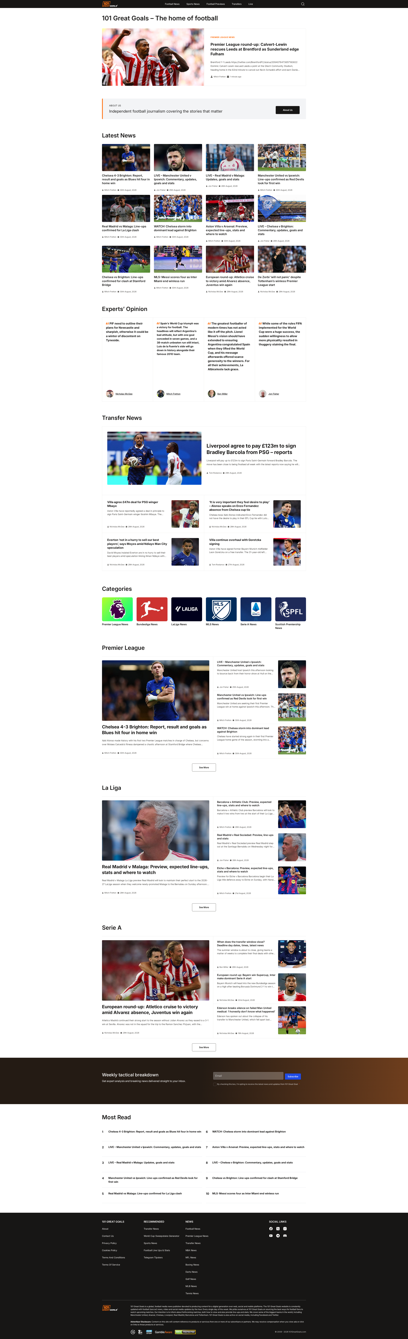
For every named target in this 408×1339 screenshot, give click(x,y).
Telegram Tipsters (153, 1257)
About (105, 1228)
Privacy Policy (109, 1243)
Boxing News (192, 1264)
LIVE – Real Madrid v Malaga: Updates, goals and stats (141, 1162)
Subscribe (293, 1076)
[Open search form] (303, 4)
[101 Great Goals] (112, 1320)
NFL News (191, 1257)
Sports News (193, 4)
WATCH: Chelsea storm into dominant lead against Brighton (249, 1131)
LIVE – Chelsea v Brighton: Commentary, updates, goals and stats (252, 1162)
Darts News (191, 1271)
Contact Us (108, 1236)
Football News (172, 4)
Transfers (236, 4)
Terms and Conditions (113, 1257)
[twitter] (278, 1229)
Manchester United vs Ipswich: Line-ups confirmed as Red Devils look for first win (153, 1179)
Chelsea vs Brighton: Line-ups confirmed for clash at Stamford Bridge (255, 1178)
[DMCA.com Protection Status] (185, 1333)
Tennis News (192, 1293)
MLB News (191, 1286)
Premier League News (223, 37)
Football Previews (216, 4)
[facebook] (271, 1229)
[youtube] (271, 1236)
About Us (288, 110)
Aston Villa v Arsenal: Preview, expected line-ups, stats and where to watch (258, 1147)
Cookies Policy (109, 1250)
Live (250, 4)
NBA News (191, 1250)
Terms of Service (111, 1264)
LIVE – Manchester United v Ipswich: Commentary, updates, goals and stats (154, 1147)
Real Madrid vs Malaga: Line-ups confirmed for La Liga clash (145, 1193)
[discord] (285, 1236)
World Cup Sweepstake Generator (161, 1236)
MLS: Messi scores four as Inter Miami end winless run (245, 1193)
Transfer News (151, 1228)
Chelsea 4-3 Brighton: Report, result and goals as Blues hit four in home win (154, 1131)
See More (204, 767)
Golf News (191, 1279)
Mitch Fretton (220, 77)
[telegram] (278, 1236)
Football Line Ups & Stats (157, 1250)
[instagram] (285, 1229)
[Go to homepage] (110, 4)
